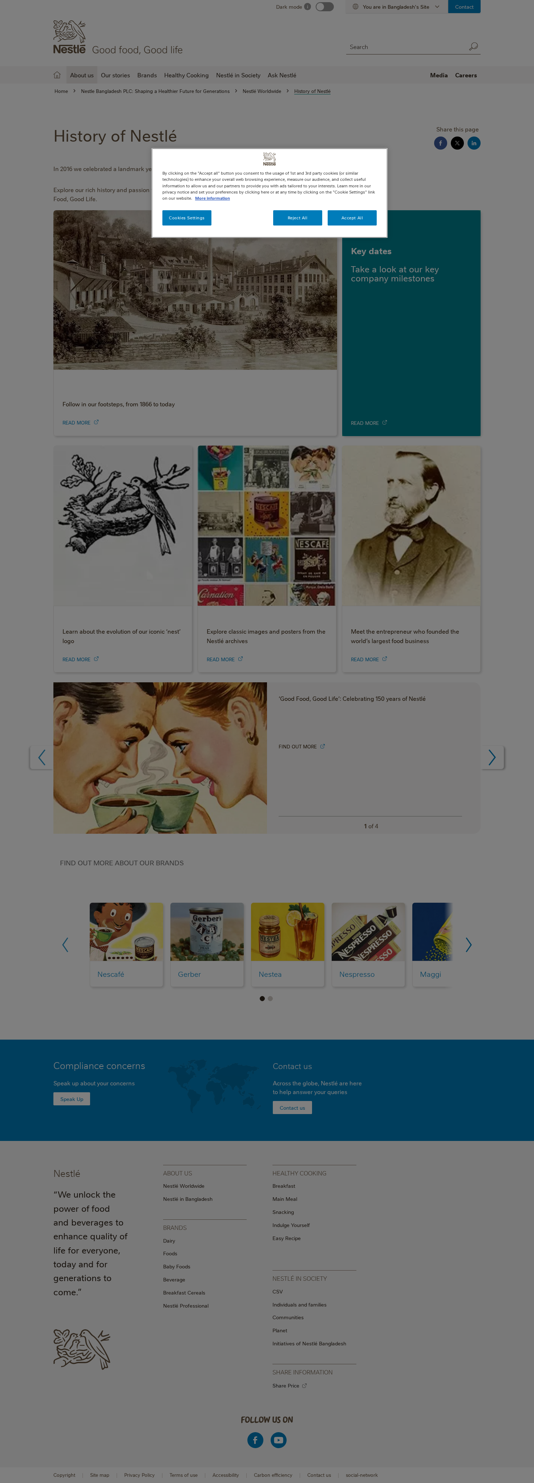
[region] (269, 192)
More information (212, 198)
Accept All (352, 217)
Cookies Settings (187, 217)
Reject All (298, 217)
